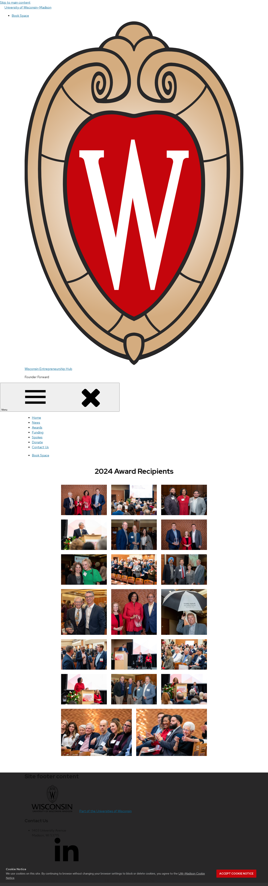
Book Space (20, 15)
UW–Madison (27, 7)
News (36, 422)
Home (36, 417)
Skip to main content (15, 2)
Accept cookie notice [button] (236, 873)
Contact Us (40, 447)
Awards (37, 427)
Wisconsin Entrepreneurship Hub (48, 369)
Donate (37, 442)
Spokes (37, 437)
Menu (4, 409)
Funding (37, 432)
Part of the (105, 811)
